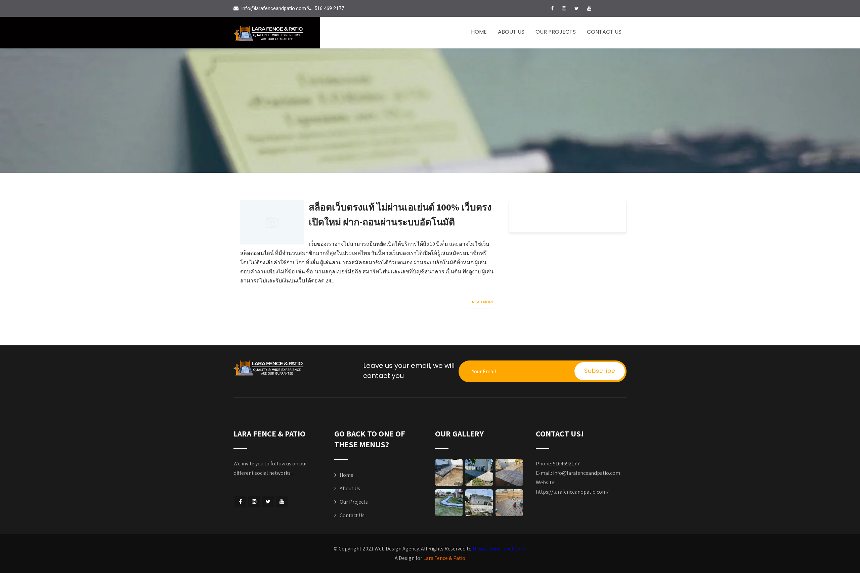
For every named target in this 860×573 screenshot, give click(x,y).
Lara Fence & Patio (444, 558)
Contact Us (604, 32)
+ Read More (481, 302)
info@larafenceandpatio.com (586, 472)
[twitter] (576, 8)
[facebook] (552, 8)
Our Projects (555, 32)
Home (479, 32)
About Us (511, 32)
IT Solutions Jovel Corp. (499, 548)
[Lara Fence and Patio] (276, 33)
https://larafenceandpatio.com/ (572, 491)
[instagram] (564, 8)
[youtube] (589, 8)
